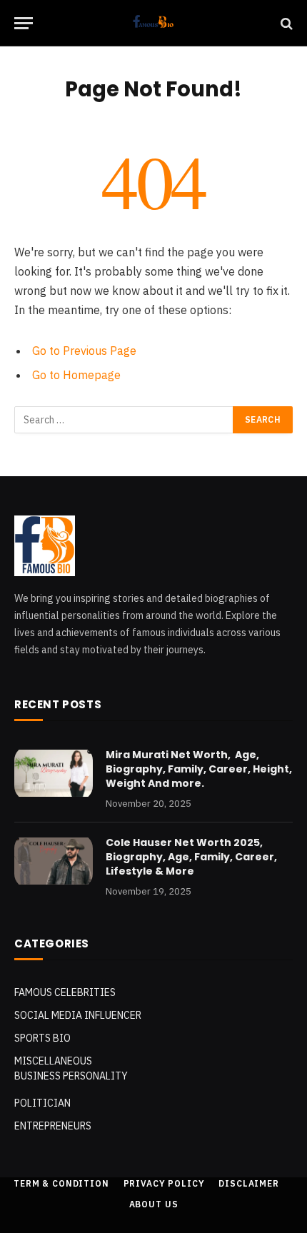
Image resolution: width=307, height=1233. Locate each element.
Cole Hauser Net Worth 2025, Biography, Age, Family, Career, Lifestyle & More (191, 856)
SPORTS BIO (42, 1038)
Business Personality (71, 1076)
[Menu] (23, 23)
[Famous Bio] (154, 23)
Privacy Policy (164, 1183)
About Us (153, 1204)
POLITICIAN (42, 1103)
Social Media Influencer (77, 1015)
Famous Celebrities (65, 992)
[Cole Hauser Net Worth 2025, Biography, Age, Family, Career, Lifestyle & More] (53, 861)
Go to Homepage (76, 375)
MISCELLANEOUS (53, 1061)
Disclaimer (248, 1183)
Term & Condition (61, 1183)
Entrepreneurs (52, 1125)
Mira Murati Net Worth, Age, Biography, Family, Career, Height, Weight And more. (199, 769)
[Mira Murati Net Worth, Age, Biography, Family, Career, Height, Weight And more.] (53, 773)
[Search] (285, 23)
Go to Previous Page (84, 350)
